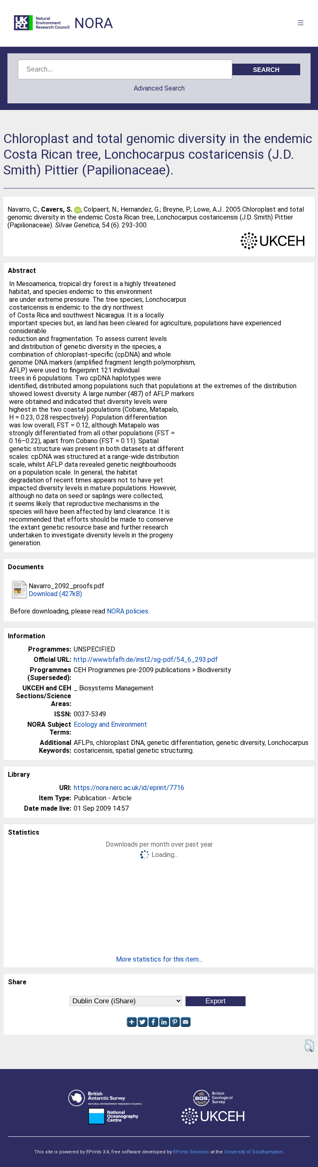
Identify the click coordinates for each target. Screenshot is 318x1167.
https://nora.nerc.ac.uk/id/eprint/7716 (129, 788)
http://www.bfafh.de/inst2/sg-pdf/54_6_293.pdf (146, 659)
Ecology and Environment (110, 724)
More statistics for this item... (159, 959)
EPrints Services (191, 1152)
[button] (309, 1046)
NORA (93, 23)
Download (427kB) (55, 594)
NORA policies (127, 611)
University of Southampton (253, 1152)
